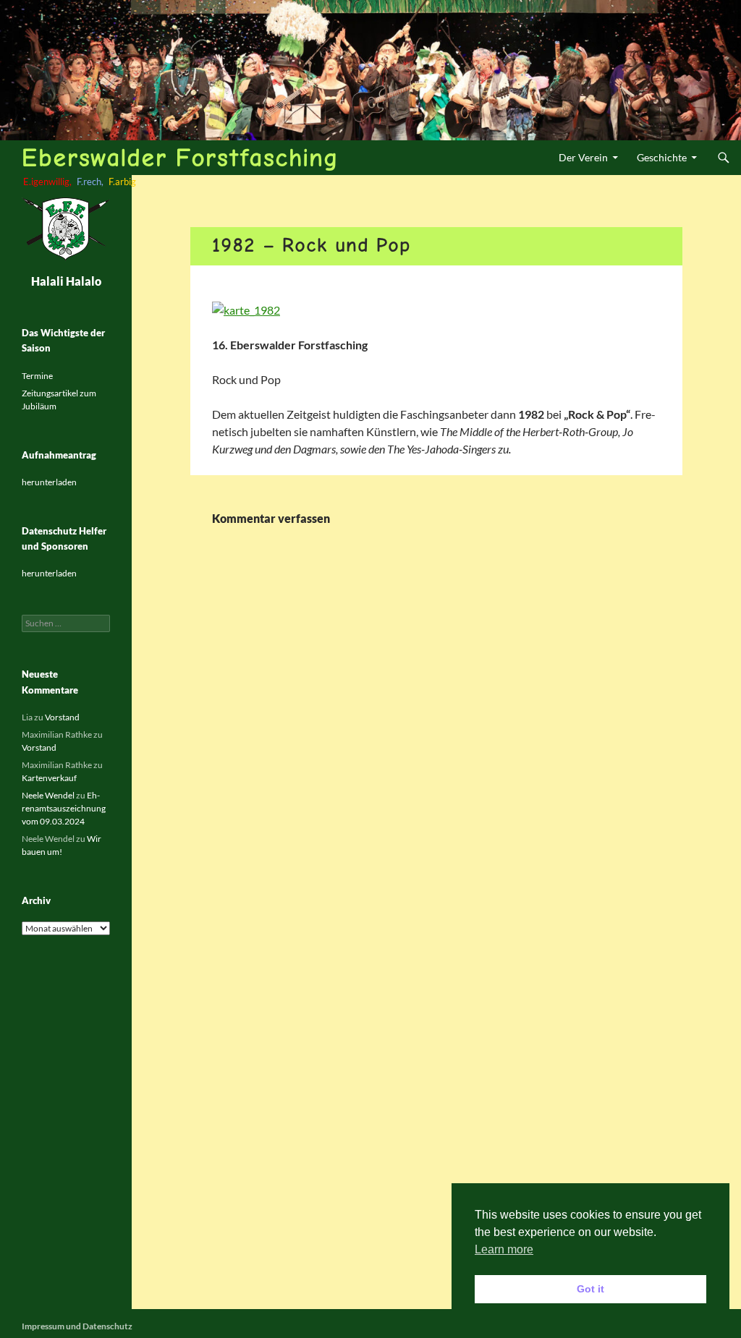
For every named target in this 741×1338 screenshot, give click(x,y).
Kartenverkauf (49, 777)
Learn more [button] (504, 1249)
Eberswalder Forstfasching (180, 157)
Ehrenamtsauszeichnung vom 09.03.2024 (64, 808)
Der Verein (583, 157)
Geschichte (662, 157)
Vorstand (62, 717)
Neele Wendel (48, 795)
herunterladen (49, 482)
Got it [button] (590, 1289)
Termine (37, 375)
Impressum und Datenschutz (77, 1326)
